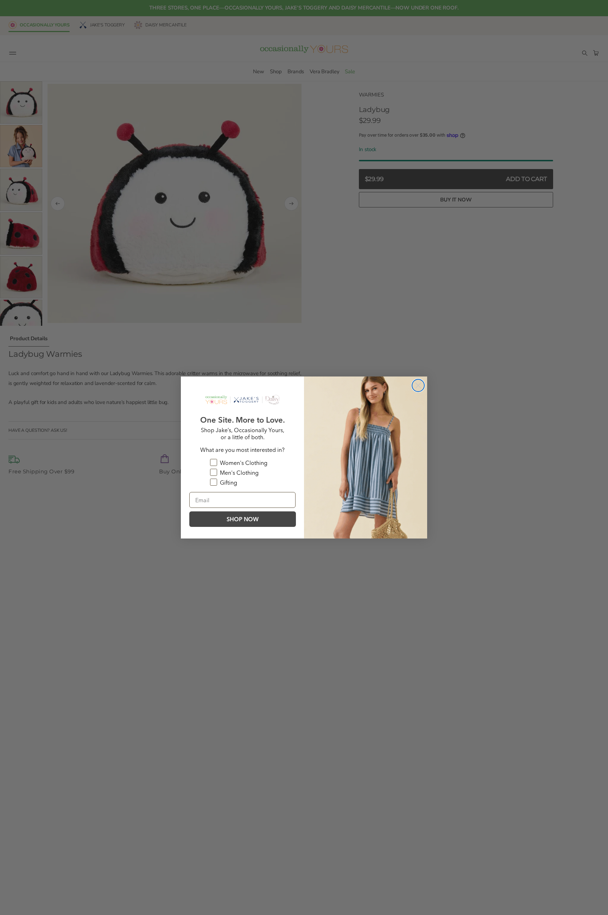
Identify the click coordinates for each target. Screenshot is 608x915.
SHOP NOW (243, 519)
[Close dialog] (418, 385)
